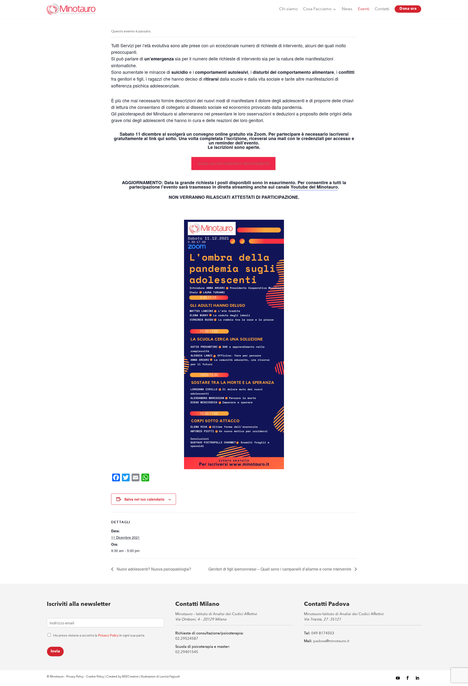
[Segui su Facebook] (407, 678)
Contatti (382, 9)
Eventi (363, 9)
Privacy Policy (108, 635)
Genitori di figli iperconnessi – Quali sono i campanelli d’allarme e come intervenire (280, 569)
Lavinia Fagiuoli (170, 676)
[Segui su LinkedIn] (417, 678)
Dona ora (408, 9)
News (347, 9)
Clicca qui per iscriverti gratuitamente (233, 163)
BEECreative (130, 676)
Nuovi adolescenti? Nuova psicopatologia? (153, 569)
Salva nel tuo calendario (144, 499)
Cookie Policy (95, 676)
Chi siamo (288, 9)
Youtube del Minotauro (314, 187)
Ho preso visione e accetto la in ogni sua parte (99, 635)
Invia (55, 651)
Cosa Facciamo (317, 9)
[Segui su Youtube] (398, 678)
